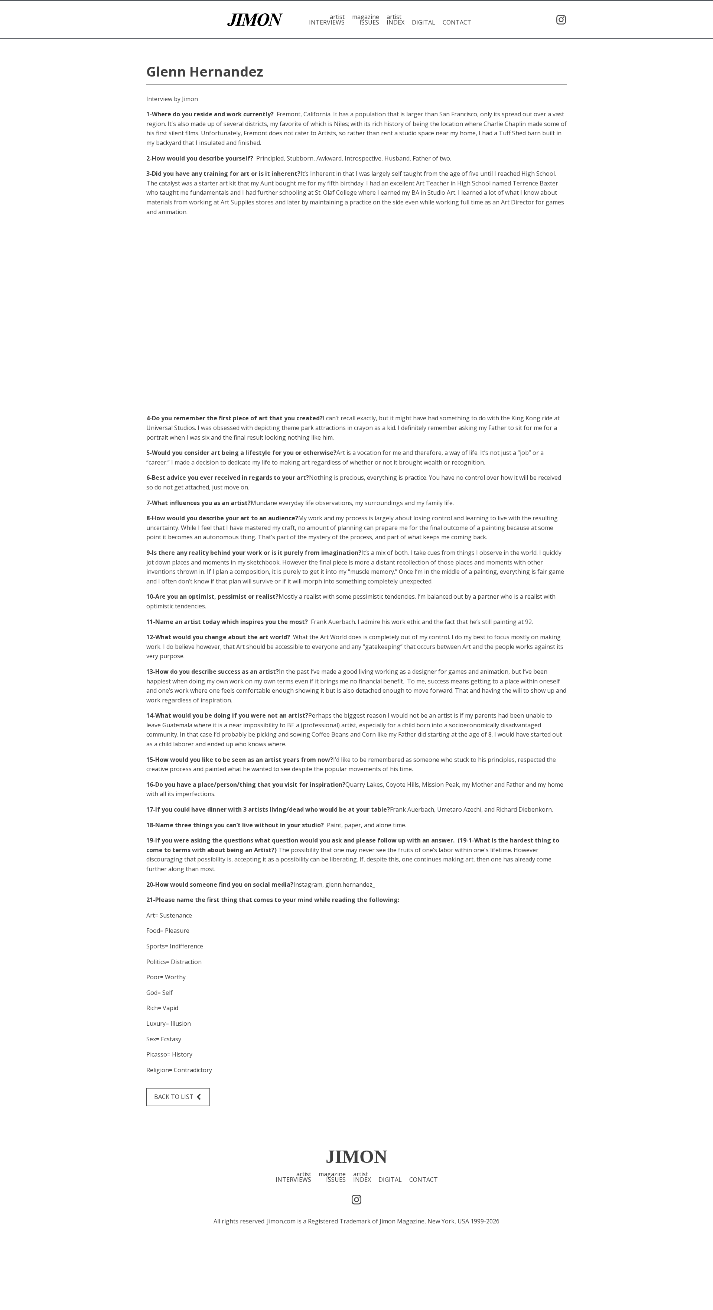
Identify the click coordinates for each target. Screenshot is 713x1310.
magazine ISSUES (365, 19)
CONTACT (457, 21)
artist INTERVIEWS (327, 19)
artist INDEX (395, 19)
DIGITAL (423, 21)
